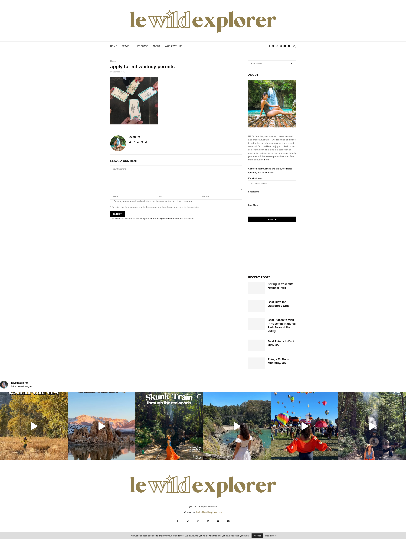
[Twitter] (274, 46)
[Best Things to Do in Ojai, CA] (256, 345)
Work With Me (173, 46)
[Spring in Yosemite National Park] (256, 288)
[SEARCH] (292, 63)
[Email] (290, 46)
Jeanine (116, 72)
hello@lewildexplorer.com (209, 512)
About (156, 46)
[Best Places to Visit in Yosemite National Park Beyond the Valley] (256, 324)
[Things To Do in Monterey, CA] (256, 363)
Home (113, 46)
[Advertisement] (272, 248)
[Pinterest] (282, 46)
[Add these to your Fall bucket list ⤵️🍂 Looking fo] (34, 426)
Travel (126, 46)
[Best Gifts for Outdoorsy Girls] (256, 306)
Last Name (253, 205)
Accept (257, 535)
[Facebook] (270, 46)
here (266, 159)
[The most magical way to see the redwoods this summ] (169, 426)
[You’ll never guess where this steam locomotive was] (372, 426)
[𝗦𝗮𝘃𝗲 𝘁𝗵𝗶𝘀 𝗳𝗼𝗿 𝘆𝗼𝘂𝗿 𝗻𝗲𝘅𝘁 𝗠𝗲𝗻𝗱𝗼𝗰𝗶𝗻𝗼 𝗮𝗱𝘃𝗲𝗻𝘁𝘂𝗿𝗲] (237, 426)
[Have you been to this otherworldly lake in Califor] (101, 426)
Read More (271, 536)
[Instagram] (278, 46)
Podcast (142, 46)
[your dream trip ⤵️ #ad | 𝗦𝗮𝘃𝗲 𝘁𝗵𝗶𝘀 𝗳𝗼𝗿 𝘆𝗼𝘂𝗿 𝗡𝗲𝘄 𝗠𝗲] (304, 426)
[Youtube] (286, 46)
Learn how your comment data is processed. (172, 218)
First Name (253, 191)
